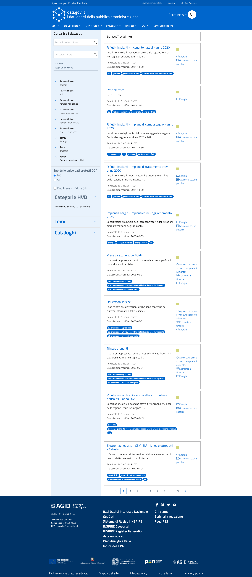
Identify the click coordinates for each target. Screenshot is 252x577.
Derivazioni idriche (119, 301)
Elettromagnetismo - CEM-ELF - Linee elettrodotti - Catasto (140, 447)
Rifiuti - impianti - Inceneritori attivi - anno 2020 (138, 47)
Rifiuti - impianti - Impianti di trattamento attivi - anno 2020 (138, 168)
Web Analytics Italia (117, 541)
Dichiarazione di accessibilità (68, 573)
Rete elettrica (115, 90)
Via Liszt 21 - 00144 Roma (63, 514)
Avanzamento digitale (152, 2)
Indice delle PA (113, 546)
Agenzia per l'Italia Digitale (69, 3)
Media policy (138, 573)
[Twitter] (169, 504)
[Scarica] (177, 49)
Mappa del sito (109, 573)
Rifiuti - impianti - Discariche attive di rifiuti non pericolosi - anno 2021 (137, 397)
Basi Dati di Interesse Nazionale (125, 511)
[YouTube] (174, 504)
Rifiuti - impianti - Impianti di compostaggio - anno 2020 (140, 126)
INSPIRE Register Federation (123, 531)
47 (178, 490)
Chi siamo (162, 511)
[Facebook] (157, 504)
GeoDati (108, 516)
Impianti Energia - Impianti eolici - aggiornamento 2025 (139, 215)
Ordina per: (59, 63)
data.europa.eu (113, 536)
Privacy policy (193, 573)
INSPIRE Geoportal (116, 526)
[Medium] (163, 504)
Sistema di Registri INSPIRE (122, 521)
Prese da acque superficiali (124, 255)
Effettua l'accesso (188, 2)
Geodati (171, 2)
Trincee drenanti (117, 348)
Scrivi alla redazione (169, 516)
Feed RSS (161, 521)
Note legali (165, 573)
